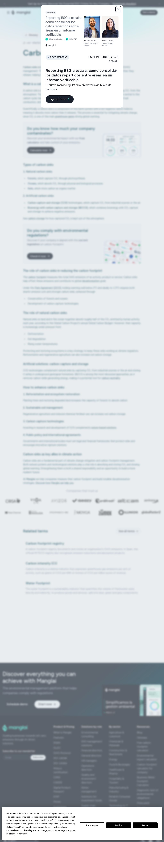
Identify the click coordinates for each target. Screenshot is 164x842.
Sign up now (57, 99)
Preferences (92, 825)
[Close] (118, 9)
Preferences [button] (22, 834)
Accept (145, 825)
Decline (118, 825)
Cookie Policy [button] (26, 830)
